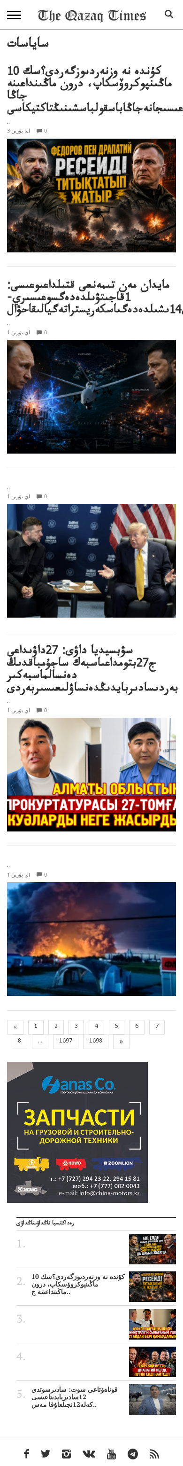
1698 (95, 1041)
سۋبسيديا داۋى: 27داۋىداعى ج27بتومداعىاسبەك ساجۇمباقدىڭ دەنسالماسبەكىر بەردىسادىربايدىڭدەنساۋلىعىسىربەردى (92, 671)
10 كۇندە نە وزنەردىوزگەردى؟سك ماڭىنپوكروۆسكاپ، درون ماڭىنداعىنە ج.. (78, 1284)
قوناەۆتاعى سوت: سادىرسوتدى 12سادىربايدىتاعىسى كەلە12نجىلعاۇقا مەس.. (74, 1397)
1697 (65, 1041)
